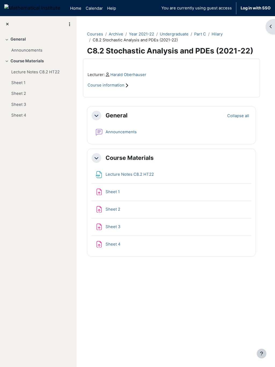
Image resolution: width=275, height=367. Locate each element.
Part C (200, 34)
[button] (96, 115)
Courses (95, 34)
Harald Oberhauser (128, 74)
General (18, 39)
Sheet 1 (18, 82)
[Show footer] (261, 353)
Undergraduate (174, 34)
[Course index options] (69, 24)
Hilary (217, 34)
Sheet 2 (18, 93)
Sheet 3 (18, 104)
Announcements (26, 50)
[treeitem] (38, 45)
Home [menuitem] (75, 8)
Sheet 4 (18, 115)
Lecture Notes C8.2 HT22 (35, 72)
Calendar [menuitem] (94, 8)
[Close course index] (7, 24)
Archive (116, 34)
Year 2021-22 (141, 34)
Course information (106, 85)
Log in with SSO (256, 8)
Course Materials (27, 61)
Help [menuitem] (111, 8)
